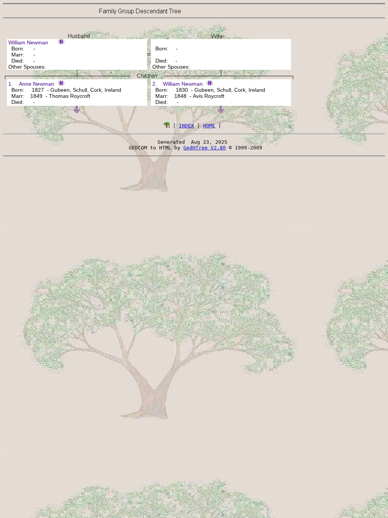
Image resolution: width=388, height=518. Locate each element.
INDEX (186, 126)
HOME (209, 126)
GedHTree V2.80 (204, 148)
